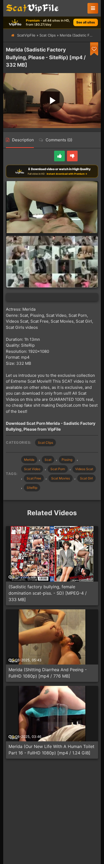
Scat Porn (57, 469)
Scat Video (32, 469)
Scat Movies (60, 478)
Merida (29, 460)
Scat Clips (47, 35)
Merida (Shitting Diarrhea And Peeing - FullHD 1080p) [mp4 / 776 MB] (48, 673)
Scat (48, 460)
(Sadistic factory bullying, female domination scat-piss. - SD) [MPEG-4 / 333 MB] (48, 593)
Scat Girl (86, 478)
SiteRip (32, 488)
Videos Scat (84, 469)
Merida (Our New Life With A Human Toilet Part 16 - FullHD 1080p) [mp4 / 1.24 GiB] (51, 749)
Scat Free (34, 478)
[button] (92, 8)
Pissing (67, 460)
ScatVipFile (26, 35)
